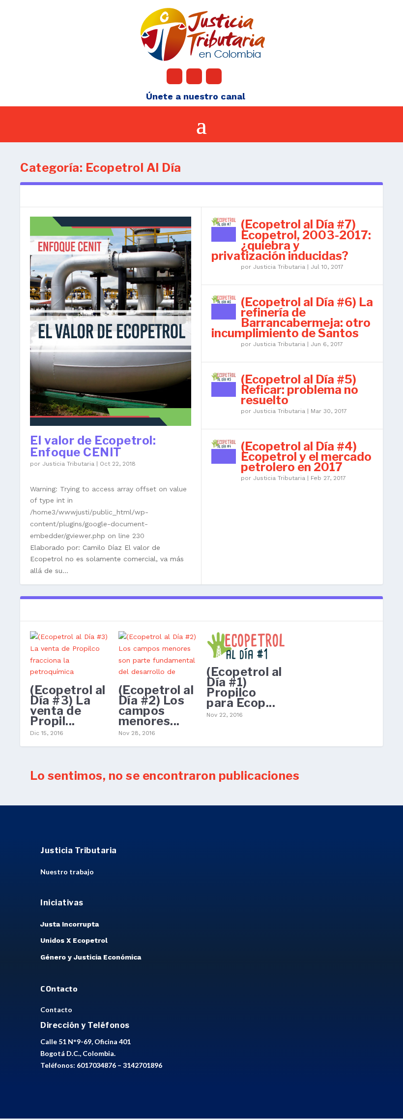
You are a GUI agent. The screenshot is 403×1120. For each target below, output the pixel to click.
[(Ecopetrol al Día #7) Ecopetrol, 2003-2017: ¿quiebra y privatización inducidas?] (223, 229)
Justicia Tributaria (68, 463)
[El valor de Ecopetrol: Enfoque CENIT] (110, 321)
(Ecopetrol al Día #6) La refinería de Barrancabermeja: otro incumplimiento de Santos (292, 318)
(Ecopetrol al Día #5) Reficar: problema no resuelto (299, 389)
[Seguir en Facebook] (174, 76)
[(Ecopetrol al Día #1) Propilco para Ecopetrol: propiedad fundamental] (245, 645)
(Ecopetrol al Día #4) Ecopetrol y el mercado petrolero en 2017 (306, 456)
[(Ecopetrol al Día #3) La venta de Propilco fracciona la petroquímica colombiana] (69, 654)
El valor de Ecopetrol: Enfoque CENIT (93, 446)
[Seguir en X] (194, 76)
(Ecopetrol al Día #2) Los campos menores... (156, 706)
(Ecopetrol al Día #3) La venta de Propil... (68, 706)
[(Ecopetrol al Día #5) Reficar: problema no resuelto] (223, 384)
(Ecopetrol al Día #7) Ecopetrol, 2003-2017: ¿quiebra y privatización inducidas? (291, 240)
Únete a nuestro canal (195, 96)
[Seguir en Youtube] (214, 76)
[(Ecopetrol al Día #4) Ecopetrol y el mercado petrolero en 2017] (223, 451)
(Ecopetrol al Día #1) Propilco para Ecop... (244, 687)
